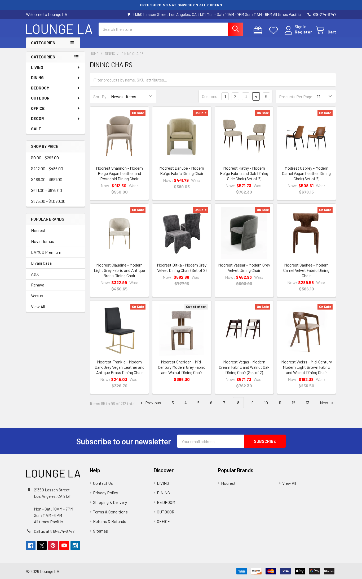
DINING (37, 77)
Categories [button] (43, 42)
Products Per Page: (296, 96)
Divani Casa (41, 262)
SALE (36, 128)
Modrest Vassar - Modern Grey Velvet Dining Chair (244, 267)
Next (324, 402)
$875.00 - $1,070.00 (48, 201)
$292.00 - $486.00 (47, 168)
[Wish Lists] (274, 30)
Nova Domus (42, 241)
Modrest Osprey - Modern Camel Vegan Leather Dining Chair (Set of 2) (306, 173)
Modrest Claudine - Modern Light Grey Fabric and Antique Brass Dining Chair (119, 270)
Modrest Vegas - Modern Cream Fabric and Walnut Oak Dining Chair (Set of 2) (244, 367)
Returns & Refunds (109, 521)
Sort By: (100, 96)
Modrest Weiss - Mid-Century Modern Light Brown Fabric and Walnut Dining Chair (306, 367)
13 (307, 402)
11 (280, 402)
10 (266, 402)
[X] (42, 545)
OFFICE (38, 108)
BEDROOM (40, 87)
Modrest (38, 230)
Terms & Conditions (110, 511)
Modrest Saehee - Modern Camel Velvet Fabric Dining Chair (306, 270)
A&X (35, 273)
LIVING (37, 67)
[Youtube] (64, 545)
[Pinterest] (53, 545)
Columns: (210, 96)
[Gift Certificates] (259, 30)
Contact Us (103, 483)
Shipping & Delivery (110, 502)
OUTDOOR (40, 98)
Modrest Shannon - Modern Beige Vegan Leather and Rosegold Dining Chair (119, 173)
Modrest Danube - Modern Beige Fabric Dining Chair (181, 170)
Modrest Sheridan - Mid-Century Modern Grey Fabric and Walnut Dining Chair (181, 367)
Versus (37, 295)
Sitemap (100, 530)
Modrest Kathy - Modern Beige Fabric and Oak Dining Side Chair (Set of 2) (244, 173)
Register (303, 31)
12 (293, 402)
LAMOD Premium (46, 252)
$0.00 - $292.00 (45, 157)
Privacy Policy (105, 492)
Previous (152, 402)
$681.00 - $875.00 (46, 190)
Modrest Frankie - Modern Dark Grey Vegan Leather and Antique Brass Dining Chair (119, 367)
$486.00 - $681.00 (46, 179)
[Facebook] (31, 545)
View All (38, 306)
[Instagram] (75, 545)
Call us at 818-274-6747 (54, 531)
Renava (37, 284)
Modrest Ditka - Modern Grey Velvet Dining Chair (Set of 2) (181, 267)
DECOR (37, 118)
